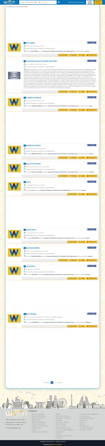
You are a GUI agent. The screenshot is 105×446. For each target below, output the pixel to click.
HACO (27, 182)
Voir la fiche (64, 55)
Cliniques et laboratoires (38, 424)
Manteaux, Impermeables (39, 416)
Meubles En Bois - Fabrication (40, 432)
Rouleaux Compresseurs (63, 416)
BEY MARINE (29, 43)
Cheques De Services (38, 418)
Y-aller (82, 55)
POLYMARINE (30, 314)
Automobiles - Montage (62, 422)
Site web (74, 55)
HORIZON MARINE (31, 248)
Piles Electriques (36, 428)
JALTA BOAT (29, 266)
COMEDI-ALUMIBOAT (32, 98)
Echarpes (58, 434)
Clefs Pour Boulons (61, 424)
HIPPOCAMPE (30, 230)
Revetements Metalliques (39, 422)
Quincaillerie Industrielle (86, 428)
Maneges (82, 424)
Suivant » (59, 382)
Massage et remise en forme (40, 426)
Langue (82, 2)
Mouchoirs (83, 422)
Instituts (34, 430)
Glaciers (58, 414)
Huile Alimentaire (84, 426)
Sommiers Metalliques (38, 414)
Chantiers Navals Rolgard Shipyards (40, 61)
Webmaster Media (56, 444)
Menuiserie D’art (36, 420)
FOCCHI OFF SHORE (32, 164)
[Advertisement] (52, 24)
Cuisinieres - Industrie (86, 430)
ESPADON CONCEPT (32, 145)
